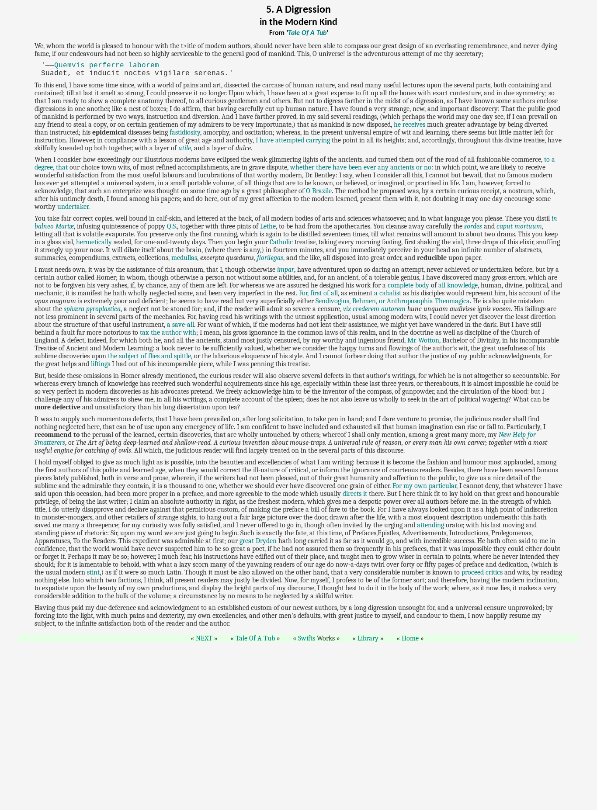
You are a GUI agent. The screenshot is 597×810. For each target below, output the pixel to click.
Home (410, 638)
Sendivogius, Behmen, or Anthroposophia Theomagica (393, 301)
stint (93, 572)
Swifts (306, 638)
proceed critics (482, 572)
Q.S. (172, 226)
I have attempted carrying (293, 140)
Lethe (268, 226)
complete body (408, 285)
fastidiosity (185, 132)
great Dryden (258, 541)
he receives (409, 124)
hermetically (94, 242)
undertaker (72, 207)
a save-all (180, 325)
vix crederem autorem (374, 309)
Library (368, 638)
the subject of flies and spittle (149, 356)
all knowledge (458, 285)
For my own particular (424, 486)
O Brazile (319, 191)
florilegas (270, 258)
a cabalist (387, 293)
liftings (100, 364)
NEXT (204, 638)
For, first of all (318, 293)
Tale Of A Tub (307, 33)
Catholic (281, 242)
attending (430, 525)
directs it (355, 494)
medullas (184, 258)
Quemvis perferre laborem (106, 65)
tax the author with (168, 332)
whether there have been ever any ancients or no (360, 167)
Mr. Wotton (423, 340)
